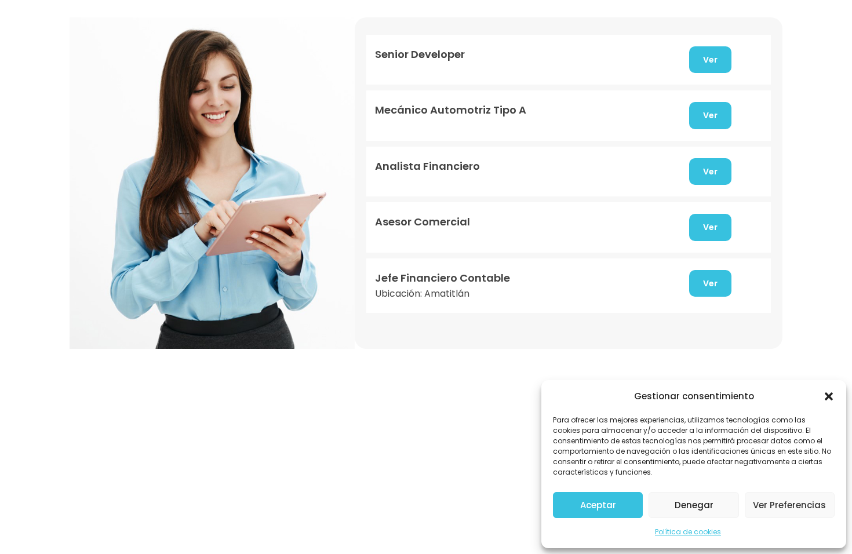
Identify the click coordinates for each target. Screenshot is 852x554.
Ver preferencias (789, 505)
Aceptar (598, 505)
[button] (829, 396)
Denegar (694, 505)
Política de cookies (688, 532)
